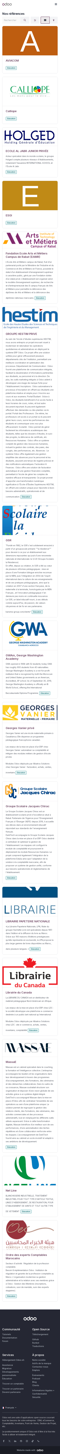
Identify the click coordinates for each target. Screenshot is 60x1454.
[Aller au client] (30, 41)
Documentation (9, 1338)
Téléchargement (40, 1334)
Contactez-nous (40, 1367)
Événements (38, 1375)
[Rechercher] (24, 20)
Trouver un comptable (13, 1383)
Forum (5, 1341)
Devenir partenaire (11, 1392)
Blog (34, 1382)
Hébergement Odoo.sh (13, 1360)
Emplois (36, 1370)
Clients (35, 1385)
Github (35, 1339)
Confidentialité (39, 1394)
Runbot (35, 1343)
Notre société (38, 1360)
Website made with (26, 1450)
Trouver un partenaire (13, 1389)
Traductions (38, 1346)
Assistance (7, 1365)
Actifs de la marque (41, 1363)
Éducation (11, 68)
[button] (56, 4)
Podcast (36, 1378)
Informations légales (42, 1390)
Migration (7, 1368)
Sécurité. (36, 1397)
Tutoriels (6, 1334)
